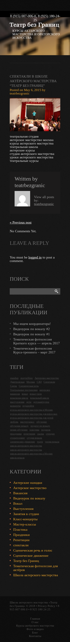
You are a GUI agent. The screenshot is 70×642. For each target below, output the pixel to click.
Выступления (23, 509)
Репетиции (21, 540)
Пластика (20, 529)
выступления (17, 401)
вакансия (15, 393)
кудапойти (28, 405)
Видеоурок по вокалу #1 (31, 334)
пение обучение (19, 429)
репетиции (29, 433)
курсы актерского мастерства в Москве (31, 409)
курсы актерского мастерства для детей (31, 417)
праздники (16, 433)
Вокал (17, 503)
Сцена (13, 385)
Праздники (21, 535)
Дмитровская (17, 381)
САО (39, 381)
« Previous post (21, 222)
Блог (35, 632)
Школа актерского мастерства (35, 575)
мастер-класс (27, 421)
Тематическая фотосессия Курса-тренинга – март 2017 (34, 350)
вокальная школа (19, 397)
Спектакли (49, 381)
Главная (35, 618)
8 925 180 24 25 (40, 609)
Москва (30, 381)
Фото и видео (35, 629)
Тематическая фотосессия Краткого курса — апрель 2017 (36, 341)
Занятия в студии (26, 514)
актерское (44, 390)
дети (28, 401)
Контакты (35, 636)
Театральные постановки (24, 390)
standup (14, 378)
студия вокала (34, 437)
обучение (41, 421)
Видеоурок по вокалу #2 (31, 329)
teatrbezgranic (20, 93)
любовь (14, 421)
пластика (34, 429)
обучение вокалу (19, 425)
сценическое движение (22, 441)
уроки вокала (52, 441)
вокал (25, 393)
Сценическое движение (30, 556)
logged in (35, 257)
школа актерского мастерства (26, 445)
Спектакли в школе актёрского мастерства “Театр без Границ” (33, 81)
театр (40, 441)
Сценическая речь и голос (32, 550)
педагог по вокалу (40, 425)
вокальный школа (39, 397)
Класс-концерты (25, 519)
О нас (35, 622)
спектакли (21, 545)
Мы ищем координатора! (32, 324)
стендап (50, 433)
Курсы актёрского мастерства (35, 625)
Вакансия (20, 493)
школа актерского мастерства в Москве (31, 453)
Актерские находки (27, 483)
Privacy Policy (46, 605)
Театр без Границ (26, 561)
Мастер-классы (24, 524)
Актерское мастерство (47, 378)
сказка (40, 433)
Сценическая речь (29, 385)
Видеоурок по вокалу (29, 498)
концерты (15, 405)
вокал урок (36, 393)
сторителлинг (17, 437)
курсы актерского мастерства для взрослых (33, 413)
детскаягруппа (41, 401)
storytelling (26, 378)
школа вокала (17, 457)
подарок (45, 429)
